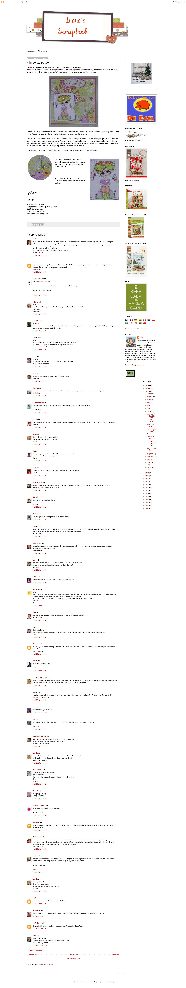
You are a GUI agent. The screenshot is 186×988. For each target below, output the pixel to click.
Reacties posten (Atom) (45, 964)
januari (149, 394)
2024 (147, 502)
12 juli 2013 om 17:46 (40, 929)
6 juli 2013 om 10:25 (40, 255)
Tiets (34, 373)
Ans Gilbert (37, 321)
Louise (35, 856)
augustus (150, 454)
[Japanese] (132, 323)
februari (150, 397)
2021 (147, 493)
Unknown (36, 644)
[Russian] (154, 320)
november (150, 463)
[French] (132, 320)
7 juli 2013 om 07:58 (40, 620)
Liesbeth (36, 388)
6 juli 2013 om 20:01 (40, 461)
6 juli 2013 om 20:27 (40, 476)
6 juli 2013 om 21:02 (40, 490)
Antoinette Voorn (39, 403)
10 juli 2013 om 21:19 (40, 916)
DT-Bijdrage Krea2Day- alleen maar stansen (151, 417)
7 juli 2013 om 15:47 (40, 700)
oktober (150, 460)
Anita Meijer (37, 543)
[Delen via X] (38, 224)
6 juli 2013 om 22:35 (40, 553)
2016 (147, 479)
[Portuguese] (127, 323)
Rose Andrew (37, 770)
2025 (147, 505)
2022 (147, 496)
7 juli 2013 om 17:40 (40, 713)
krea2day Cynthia (39, 805)
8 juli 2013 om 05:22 (40, 784)
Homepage (31, 51)
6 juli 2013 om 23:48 (40, 570)
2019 (147, 488)
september (151, 457)
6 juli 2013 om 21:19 (40, 507)
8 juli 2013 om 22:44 (40, 849)
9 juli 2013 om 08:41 (40, 891)
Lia (34, 262)
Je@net (35, 898)
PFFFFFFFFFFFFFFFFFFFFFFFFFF (152, 443)
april (149, 403)
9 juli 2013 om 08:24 (40, 872)
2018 (147, 485)
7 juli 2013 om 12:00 (40, 671)
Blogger (113, 982)
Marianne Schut (38, 837)
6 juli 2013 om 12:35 (40, 331)
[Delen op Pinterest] (42, 224)
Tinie (34, 612)
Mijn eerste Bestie (150, 425)
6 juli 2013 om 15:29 (40, 350)
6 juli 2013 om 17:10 (40, 381)
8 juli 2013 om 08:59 (40, 799)
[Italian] (145, 320)
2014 (147, 473)
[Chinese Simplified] (145, 323)
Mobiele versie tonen (73, 958)
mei (148, 406)
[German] (136, 320)
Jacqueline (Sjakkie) (40, 736)
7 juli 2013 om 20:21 (40, 729)
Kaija (34, 356)
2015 (147, 476)
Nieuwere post (32, 954)
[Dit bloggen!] (35, 224)
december (150, 467)
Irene (141, 337)
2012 (147, 388)
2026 (147, 508)
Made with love (150, 438)
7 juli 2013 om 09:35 (40, 637)
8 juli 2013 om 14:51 (40, 815)
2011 (147, 385)
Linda (34, 935)
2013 (147, 391)
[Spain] (141, 320)
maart (149, 400)
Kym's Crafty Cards (40, 677)
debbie (35, 577)
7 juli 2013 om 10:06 (40, 654)
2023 (147, 499)
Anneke (35, 753)
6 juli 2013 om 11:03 (39, 314)
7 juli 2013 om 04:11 (39, 606)
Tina (34, 627)
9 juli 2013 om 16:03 (40, 904)
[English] (127, 320)
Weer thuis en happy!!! (151, 430)
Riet (34, 497)
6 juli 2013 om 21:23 (40, 520)
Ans (34, 719)
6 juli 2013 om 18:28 (40, 396)
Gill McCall (36, 910)
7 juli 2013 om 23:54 (40, 763)
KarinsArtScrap (38, 279)
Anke (34, 560)
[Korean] (136, 323)
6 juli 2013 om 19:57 (40, 444)
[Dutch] (149, 320)
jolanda (35, 419)
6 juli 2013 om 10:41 (40, 272)
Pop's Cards (37, 923)
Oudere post (115, 954)
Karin (34, 468)
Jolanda (35, 302)
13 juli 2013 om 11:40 (40, 945)
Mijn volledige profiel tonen (134, 365)
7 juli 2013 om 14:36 (40, 685)
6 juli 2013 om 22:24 (40, 536)
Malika (35, 661)
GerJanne (36, 589)
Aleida (35, 434)
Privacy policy (42, 51)
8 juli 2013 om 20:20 (40, 830)
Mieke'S (35, 791)
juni (148, 408)
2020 (147, 491)
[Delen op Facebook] (40, 224)
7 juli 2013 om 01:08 (40, 582)
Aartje (35, 239)
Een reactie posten (36, 950)
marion (35, 707)
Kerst (148, 434)
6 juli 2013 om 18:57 (40, 413)
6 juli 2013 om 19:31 (40, 427)
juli (148, 411)
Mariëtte (35, 514)
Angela (35, 879)
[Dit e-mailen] (33, 224)
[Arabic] (141, 323)
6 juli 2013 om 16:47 (40, 367)
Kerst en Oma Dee (151, 449)
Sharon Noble (37, 482)
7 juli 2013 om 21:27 (40, 746)
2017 (147, 482)
